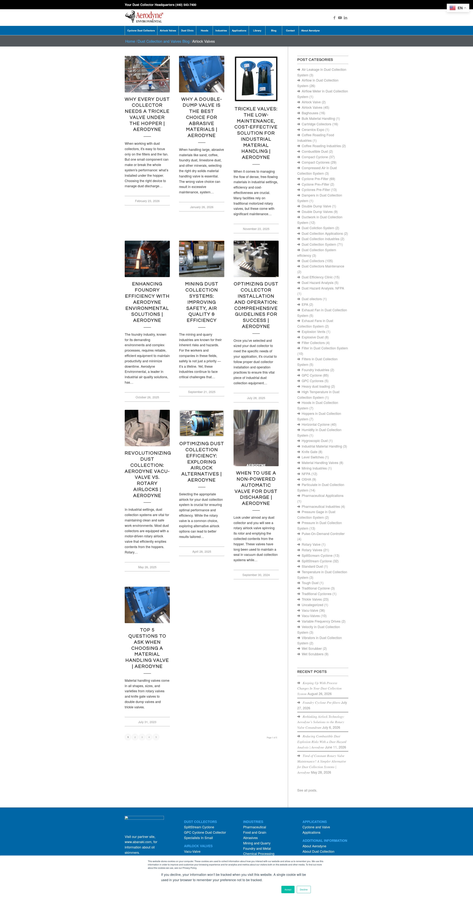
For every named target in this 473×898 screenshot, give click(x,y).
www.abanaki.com (138, 841)
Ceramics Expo (313, 129)
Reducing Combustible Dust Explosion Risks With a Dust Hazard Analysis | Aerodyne (321, 741)
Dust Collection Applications (322, 233)
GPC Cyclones (313, 380)
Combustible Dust (315, 151)
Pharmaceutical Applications (322, 495)
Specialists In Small (198, 837)
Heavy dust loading (316, 386)
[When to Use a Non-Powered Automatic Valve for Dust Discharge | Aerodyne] (256, 438)
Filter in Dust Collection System (325, 347)
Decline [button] (304, 889)
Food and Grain (254, 832)
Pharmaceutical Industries (321, 506)
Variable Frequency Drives (321, 621)
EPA (305, 304)
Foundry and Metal (257, 848)
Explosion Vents (313, 331)
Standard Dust (312, 566)
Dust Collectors (313, 260)
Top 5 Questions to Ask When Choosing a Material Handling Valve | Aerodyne (147, 648)
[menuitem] (141, 30)
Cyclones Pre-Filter (316, 189)
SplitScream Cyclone (317, 555)
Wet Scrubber (312, 648)
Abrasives (250, 837)
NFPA (306, 473)
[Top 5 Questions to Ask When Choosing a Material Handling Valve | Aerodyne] (147, 605)
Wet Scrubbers (313, 653)
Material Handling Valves (320, 462)
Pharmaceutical (254, 826)
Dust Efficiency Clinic (317, 277)
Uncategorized (312, 604)
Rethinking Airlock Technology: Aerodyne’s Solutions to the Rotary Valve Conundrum (320, 722)
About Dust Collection (318, 851)
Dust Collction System (318, 227)
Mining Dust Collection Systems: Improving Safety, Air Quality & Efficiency (201, 302)
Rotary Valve (311, 544)
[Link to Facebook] (334, 17)
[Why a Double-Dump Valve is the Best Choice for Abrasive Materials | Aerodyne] (201, 74)
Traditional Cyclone (316, 588)
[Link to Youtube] (340, 17)
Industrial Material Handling (322, 446)
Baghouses (310, 112)
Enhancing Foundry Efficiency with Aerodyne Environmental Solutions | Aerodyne (147, 302)
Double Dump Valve (316, 206)
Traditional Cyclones (316, 593)
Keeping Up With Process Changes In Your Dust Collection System (319, 688)
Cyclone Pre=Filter (315, 184)
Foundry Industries (315, 369)
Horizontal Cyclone (316, 424)
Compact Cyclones (316, 162)
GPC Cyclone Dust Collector (205, 832)
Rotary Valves (312, 549)
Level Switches (313, 457)
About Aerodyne (314, 845)
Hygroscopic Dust (315, 440)
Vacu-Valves (311, 615)
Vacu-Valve (310, 610)
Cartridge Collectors (316, 123)
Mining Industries (314, 468)
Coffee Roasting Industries (321, 145)
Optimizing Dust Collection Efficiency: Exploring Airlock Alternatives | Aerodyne (201, 461)
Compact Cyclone (315, 156)
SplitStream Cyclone (317, 560)
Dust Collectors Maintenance (323, 266)
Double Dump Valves (317, 211)
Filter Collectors (313, 342)
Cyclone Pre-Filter (315, 178)
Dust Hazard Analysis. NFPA (323, 288)
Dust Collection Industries (320, 238)
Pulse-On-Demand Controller (323, 533)
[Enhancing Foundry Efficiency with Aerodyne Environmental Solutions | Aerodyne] (147, 259)
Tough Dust (310, 582)
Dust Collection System (319, 244)
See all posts (306, 790)
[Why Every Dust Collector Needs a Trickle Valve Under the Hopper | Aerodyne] (147, 74)
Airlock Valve (311, 101)
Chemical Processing (258, 853)
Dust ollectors (312, 298)
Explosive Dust (313, 337)
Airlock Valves (312, 107)
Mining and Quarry (256, 843)
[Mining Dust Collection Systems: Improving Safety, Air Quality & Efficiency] (201, 259)
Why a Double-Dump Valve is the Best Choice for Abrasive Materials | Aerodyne (201, 117)
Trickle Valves (312, 599)
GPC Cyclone (312, 375)
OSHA (306, 479)
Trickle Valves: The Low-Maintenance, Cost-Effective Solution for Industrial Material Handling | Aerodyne (256, 133)
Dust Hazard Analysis (318, 282)
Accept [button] (288, 889)
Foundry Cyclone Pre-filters (321, 702)
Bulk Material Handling (318, 118)
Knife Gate (309, 451)
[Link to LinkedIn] (345, 17)
